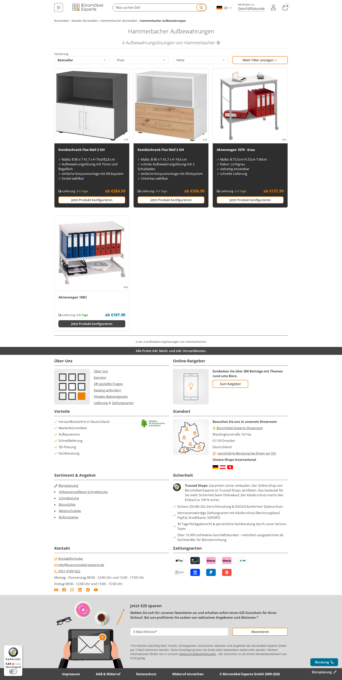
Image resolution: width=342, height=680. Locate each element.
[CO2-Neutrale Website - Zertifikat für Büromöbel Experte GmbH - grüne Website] (153, 423)
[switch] (13, 671)
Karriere (100, 377)
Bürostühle (67, 504)
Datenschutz (146, 674)
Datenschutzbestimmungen (197, 654)
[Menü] (58, 7)
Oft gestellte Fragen (108, 384)
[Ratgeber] (56, 590)
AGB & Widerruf (108, 674)
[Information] (218, 42)
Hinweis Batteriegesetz (111, 396)
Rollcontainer (69, 517)
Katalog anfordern (107, 390)
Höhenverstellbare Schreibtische (83, 492)
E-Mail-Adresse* (145, 632)
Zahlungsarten (123, 403)
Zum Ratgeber (230, 384)
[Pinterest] (88, 590)
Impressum (71, 674)
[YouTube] (96, 590)
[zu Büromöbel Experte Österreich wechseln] (223, 467)
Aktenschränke (70, 511)
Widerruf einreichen (188, 674)
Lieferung (101, 403)
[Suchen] (201, 7)
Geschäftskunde (251, 8)
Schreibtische (69, 498)
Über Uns (101, 371)
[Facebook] (64, 590)
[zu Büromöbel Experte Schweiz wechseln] (230, 467)
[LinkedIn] (80, 590)
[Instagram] (72, 590)
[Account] (273, 7)
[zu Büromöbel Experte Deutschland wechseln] (215, 467)
